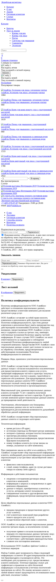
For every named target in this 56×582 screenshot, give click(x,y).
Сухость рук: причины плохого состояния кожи (23, 198)
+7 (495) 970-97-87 (9, 203)
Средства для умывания (23, 40)
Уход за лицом (13, 31)
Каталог (10, 7)
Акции (10, 12)
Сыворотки (17, 43)
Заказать (6, 73)
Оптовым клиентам (16, 14)
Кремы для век (19, 33)
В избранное (7, 292)
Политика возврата (15, 225)
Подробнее (6, 83)
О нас (9, 9)
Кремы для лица (19, 36)
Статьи (10, 17)
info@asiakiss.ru (14, 205)
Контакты (11, 19)
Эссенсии (16, 45)
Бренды (10, 28)
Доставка (11, 215)
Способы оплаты (14, 220)
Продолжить (17, 279)
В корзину (35, 178)
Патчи (15, 38)
